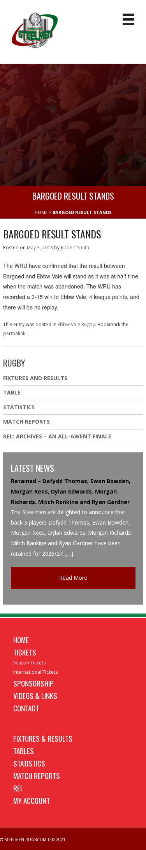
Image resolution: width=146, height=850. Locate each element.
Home (21, 639)
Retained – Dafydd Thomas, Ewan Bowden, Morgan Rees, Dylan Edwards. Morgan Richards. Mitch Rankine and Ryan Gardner (70, 491)
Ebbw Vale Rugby (76, 324)
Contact (26, 708)
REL (18, 788)
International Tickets (35, 672)
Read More (73, 577)
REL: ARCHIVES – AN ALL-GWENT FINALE (58, 436)
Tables (23, 750)
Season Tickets (29, 662)
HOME (41, 212)
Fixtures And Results (35, 378)
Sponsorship (33, 683)
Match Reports (26, 421)
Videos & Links (35, 695)
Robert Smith (75, 247)
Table (12, 392)
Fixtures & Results (42, 738)
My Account (31, 800)
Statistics (19, 407)
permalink (14, 333)
